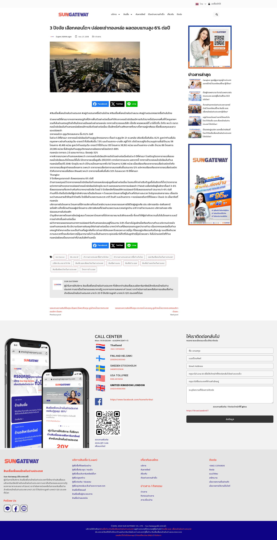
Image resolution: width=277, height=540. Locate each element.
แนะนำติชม (213, 473)
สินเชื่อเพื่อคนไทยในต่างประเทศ (64, 269)
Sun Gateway (60, 257)
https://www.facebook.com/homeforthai (131, 399)
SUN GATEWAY (71, 281)
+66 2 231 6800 (117, 349)
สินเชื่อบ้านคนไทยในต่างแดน (153, 263)
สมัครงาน (213, 477)
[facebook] (16, 508)
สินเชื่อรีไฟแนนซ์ (79, 489)
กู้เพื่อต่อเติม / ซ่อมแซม (81, 481)
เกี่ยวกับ (144, 473)
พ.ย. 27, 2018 (83, 36)
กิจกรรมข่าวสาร (147, 495)
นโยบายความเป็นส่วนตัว (219, 481)
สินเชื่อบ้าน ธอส (131, 263)
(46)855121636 (116, 369)
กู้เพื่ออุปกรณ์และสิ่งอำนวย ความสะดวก (88, 485)
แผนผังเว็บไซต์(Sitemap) (125, 535)
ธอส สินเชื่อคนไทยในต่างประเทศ (160, 257)
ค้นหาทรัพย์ (145, 469)
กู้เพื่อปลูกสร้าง (78, 477)
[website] (24, 508)
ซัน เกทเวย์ (74, 257)
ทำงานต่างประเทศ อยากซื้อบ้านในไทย (128, 257)
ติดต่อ (211, 469)
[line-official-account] (7, 508)
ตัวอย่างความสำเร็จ (149, 477)
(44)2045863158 (117, 388)
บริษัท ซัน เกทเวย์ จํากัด (61, 263)
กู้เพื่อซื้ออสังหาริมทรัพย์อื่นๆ (84, 473)
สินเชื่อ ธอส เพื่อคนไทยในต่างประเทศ (89, 263)
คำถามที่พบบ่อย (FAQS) (145, 535)
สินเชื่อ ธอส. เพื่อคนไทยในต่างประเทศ (176, 529)
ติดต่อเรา (157, 535)
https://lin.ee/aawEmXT (197, 410)
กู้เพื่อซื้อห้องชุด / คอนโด (82, 469)
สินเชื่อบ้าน (104, 529)
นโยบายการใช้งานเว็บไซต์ (219, 485)
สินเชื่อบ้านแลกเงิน (80, 498)
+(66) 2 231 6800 (217, 465)
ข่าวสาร (98, 36)
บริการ (143, 465)
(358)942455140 (117, 359)
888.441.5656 (116, 379)
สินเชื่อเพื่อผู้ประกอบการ (82, 494)
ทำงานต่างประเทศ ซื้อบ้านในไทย (95, 257)
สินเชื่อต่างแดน (114, 263)
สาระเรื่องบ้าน (146, 499)
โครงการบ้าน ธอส (88, 269)
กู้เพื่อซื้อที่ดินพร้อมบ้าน (81, 465)
